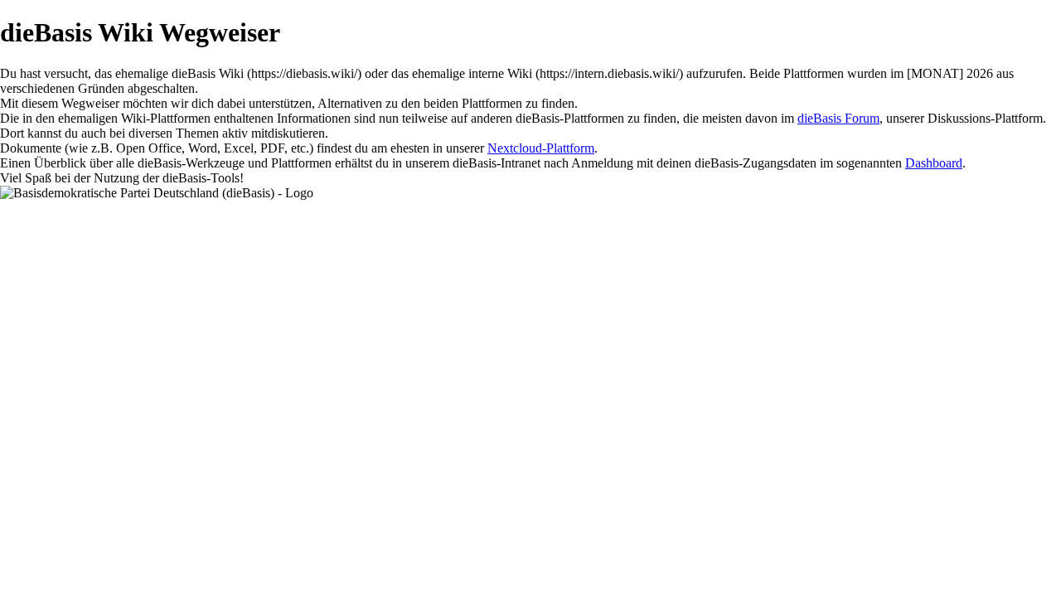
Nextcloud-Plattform (540, 148)
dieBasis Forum (838, 118)
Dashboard (933, 163)
